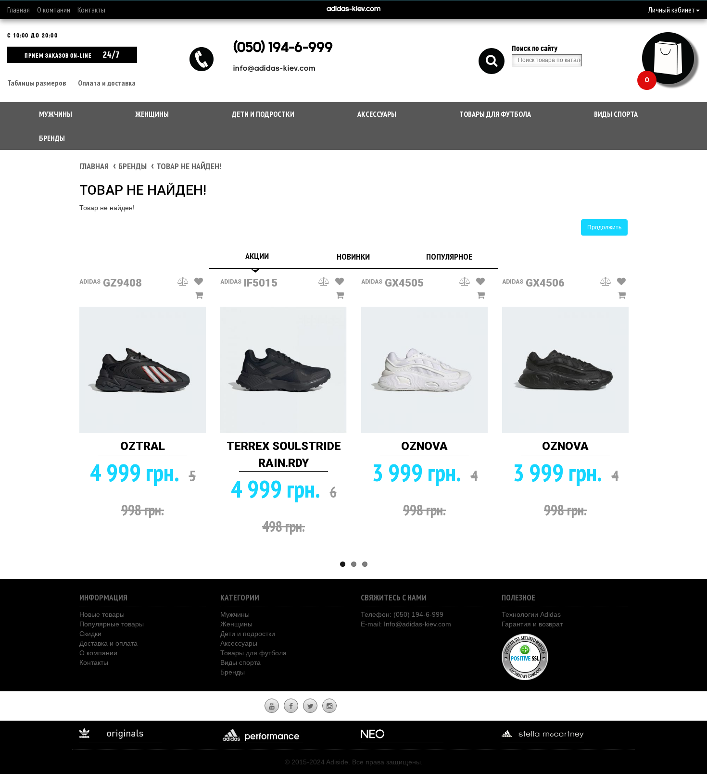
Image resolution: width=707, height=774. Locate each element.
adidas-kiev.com (353, 9)
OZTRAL (142, 446)
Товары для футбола (495, 114)
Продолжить (604, 227)
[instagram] (329, 706)
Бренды (52, 138)
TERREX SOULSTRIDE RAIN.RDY (284, 454)
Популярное (449, 256)
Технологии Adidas (531, 614)
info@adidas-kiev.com (274, 69)
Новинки (353, 256)
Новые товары (102, 614)
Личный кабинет (671, 9)
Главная (18, 9)
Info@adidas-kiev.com (417, 624)
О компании (53, 9)
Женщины (152, 114)
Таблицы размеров (36, 82)
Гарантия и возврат (532, 624)
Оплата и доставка (107, 82)
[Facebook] (291, 706)
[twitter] (310, 706)
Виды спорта (616, 114)
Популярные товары (111, 624)
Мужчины (55, 114)
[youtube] (272, 706)
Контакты (91, 9)
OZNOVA (424, 446)
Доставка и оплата (108, 643)
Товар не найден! (188, 166)
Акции (257, 256)
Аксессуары (376, 114)
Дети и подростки (263, 114)
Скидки (90, 633)
